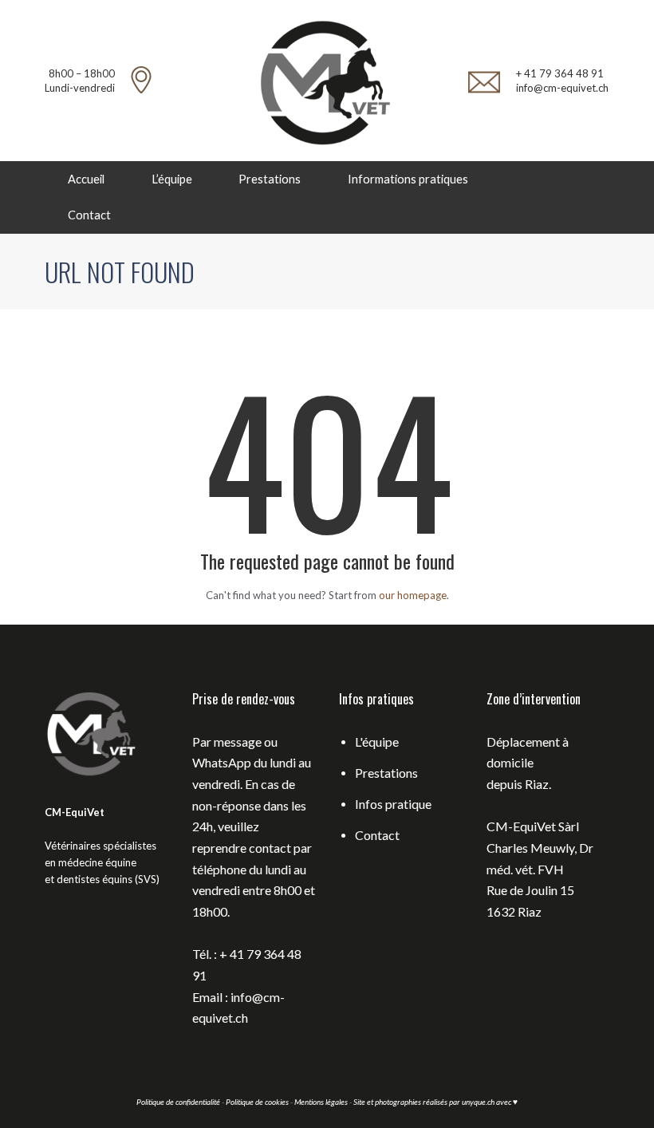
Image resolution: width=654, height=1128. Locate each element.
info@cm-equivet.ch (562, 87)
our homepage (413, 595)
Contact (89, 215)
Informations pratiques (408, 179)
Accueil (86, 179)
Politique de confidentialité (178, 1101)
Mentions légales (321, 1101)
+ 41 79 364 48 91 (560, 73)
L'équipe (377, 741)
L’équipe (172, 179)
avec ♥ (507, 1101)
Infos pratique (393, 803)
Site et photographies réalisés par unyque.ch (424, 1101)
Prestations (269, 179)
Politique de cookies (257, 1101)
